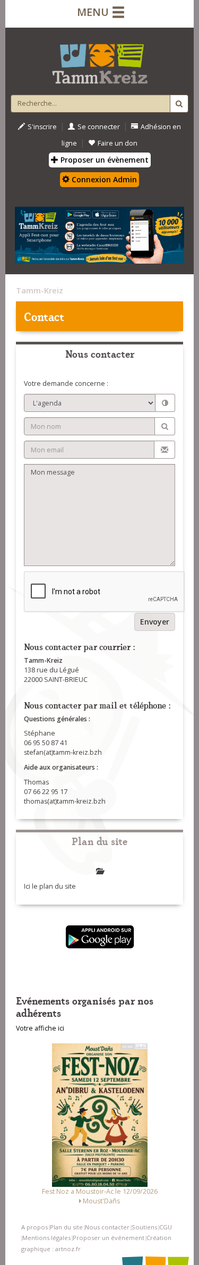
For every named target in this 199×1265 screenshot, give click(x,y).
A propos (34, 1227)
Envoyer (154, 622)
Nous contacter (107, 1227)
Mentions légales (46, 1238)
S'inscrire (42, 126)
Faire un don (117, 143)
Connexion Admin (103, 179)
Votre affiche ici (40, 1028)
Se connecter (98, 126)
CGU (165, 1227)
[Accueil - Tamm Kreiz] (99, 59)
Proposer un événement (108, 1238)
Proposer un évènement (103, 160)
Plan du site (66, 1227)
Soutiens (144, 1227)
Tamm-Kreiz (39, 290)
